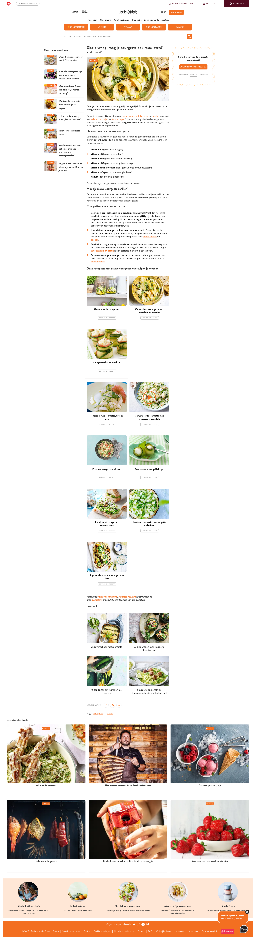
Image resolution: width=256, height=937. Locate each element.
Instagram (112, 596)
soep (125, 116)
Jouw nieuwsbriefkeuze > (193, 67)
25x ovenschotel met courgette (106, 646)
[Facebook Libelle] (134, 924)
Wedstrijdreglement (164, 931)
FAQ (150, 931)
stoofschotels (150, 236)
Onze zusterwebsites (210, 931)
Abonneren (180, 931)
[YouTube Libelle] (143, 924)
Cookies (87, 931)
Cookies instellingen (102, 931)
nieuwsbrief (97, 599)
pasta (145, 116)
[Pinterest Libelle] (147, 924)
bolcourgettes (98, 261)
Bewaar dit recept (107, 318)
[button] (236, 3)
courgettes (102, 250)
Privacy (56, 931)
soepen (94, 239)
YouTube (132, 596)
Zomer (110, 713)
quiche (155, 116)
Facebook (102, 596)
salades (94, 119)
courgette (98, 713)
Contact (141, 931)
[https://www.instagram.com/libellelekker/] (138, 924)
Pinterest (123, 596)
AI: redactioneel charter (124, 931)
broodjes (103, 119)
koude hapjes (118, 119)
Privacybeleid (193, 76)
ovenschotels (135, 116)
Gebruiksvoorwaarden (71, 931)
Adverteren (193, 931)
